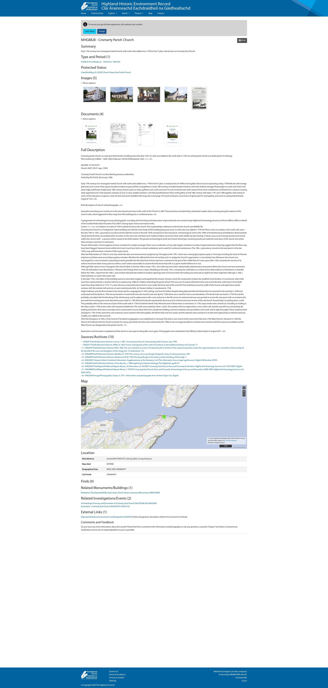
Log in (244, 681)
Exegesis (227, 672)
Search (125, 13)
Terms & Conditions (117, 675)
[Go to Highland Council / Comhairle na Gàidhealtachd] (89, 5)
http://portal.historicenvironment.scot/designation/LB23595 (106, 517)
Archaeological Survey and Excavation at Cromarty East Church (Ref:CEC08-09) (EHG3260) (119, 503)
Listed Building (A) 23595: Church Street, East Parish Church (106, 73)
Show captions (89, 83)
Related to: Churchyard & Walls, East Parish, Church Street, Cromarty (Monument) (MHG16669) (120, 493)
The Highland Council (105, 685)
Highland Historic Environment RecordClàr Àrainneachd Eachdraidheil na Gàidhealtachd (145, 6)
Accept (102, 31)
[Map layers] (83, 389)
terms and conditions (230, 440)
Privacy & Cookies (116, 678)
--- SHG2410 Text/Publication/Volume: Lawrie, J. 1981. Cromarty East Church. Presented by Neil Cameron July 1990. (129, 342)
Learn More (90, 31)
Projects (138, 13)
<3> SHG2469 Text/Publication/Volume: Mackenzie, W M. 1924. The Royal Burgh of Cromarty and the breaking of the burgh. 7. (134, 357)
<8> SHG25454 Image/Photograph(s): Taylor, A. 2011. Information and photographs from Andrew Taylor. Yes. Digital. (130, 376)
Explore (111, 13)
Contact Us (113, 672)
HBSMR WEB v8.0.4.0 (238, 675)
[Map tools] (83, 403)
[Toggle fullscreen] (244, 387)
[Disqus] (164, 568)
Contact (160, 13)
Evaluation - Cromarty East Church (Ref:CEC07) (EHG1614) (105, 507)
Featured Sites (97, 13)
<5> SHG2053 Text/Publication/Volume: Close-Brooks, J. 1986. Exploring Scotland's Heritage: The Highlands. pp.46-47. (130, 363)
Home (83, 13)
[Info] (83, 398)
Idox (236, 672)
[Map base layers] (83, 393)
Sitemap (112, 681)
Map (150, 13)
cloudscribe (242, 678)
